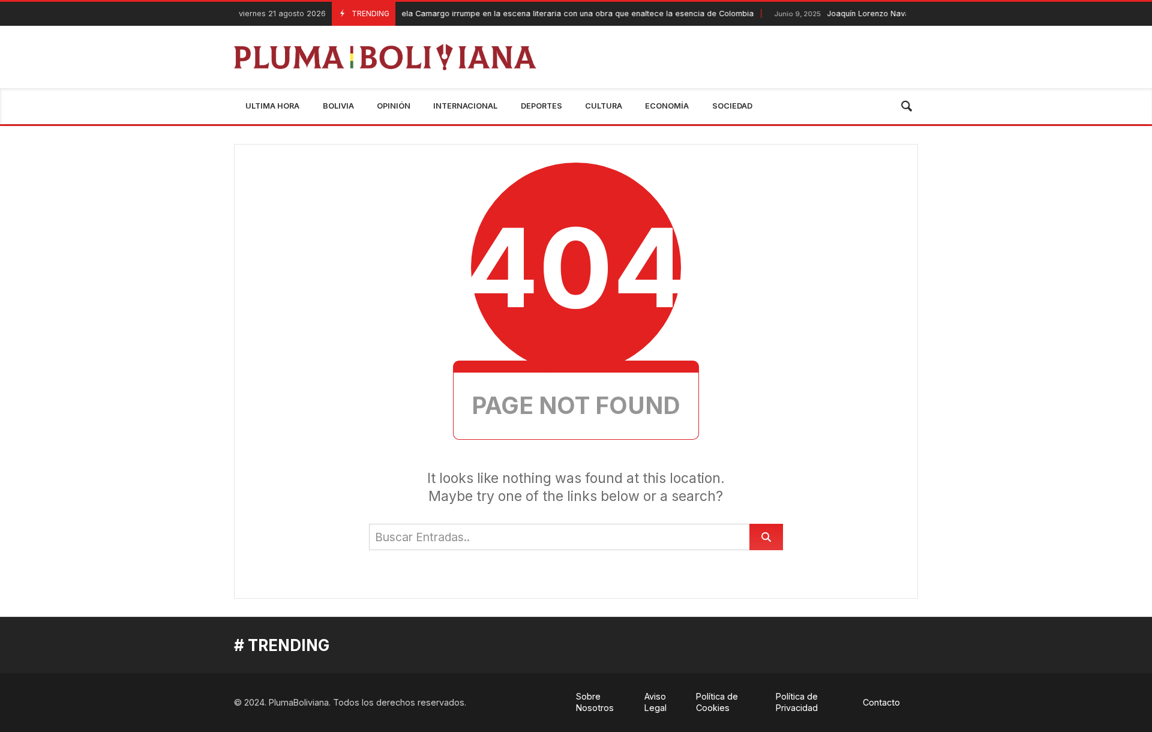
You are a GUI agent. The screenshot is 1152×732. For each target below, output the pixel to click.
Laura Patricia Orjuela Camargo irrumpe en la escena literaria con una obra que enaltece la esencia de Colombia (513, 13)
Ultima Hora (272, 105)
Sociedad (732, 105)
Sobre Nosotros (595, 702)
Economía (667, 105)
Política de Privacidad (797, 702)
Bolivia (338, 105)
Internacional (465, 105)
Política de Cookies (717, 702)
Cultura (603, 105)
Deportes (541, 105)
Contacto (881, 702)
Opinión (393, 105)
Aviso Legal (655, 702)
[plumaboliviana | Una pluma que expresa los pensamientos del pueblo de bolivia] (385, 57)
